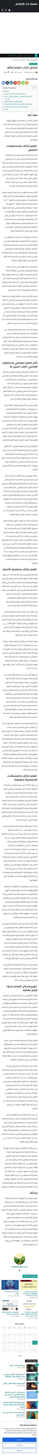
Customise (19, 1445)
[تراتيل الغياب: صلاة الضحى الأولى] (32, 1386)
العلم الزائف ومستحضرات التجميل (14, 94)
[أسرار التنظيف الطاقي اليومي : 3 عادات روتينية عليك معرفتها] (32, 1377)
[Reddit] (19, 83)
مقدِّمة (6, 91)
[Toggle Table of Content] (33, 87)
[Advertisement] (19, 33)
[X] (7, 83)
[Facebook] (3, 83)
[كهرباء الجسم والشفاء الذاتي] (10, 1285)
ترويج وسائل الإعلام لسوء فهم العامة (16, 106)
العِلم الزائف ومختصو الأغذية (13, 101)
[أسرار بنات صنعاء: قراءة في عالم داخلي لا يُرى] (32, 1415)
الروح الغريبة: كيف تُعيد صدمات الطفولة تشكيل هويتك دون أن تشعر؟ (14, 1404)
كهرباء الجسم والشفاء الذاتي (11, 1292)
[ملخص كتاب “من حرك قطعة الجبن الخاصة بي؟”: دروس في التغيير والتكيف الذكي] (32, 1395)
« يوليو (20, 1355)
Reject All (19, 1450)
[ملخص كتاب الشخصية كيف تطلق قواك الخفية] (10, 1305)
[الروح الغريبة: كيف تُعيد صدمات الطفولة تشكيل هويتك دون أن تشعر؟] (32, 1405)
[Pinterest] (15, 83)
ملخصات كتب (16, 59)
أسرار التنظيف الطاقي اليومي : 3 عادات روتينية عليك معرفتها (14, 1375)
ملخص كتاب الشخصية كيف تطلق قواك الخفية (10, 1313)
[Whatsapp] (23, 83)
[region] (19, 1438)
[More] (27, 83)
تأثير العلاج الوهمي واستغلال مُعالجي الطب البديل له (18, 97)
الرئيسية (33, 59)
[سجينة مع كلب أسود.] (32, 1368)
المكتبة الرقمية (25, 59)
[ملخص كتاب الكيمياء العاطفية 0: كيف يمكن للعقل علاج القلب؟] (29, 1285)
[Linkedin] (11, 83)
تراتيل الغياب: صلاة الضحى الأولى (24, 55)
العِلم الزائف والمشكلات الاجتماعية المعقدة (18, 104)
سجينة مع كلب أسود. (17, 1365)
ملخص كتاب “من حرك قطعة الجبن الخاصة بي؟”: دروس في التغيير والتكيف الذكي (14, 1394)
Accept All (19, 1439)
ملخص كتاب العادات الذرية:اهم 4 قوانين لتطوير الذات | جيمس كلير (29, 1314)
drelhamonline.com (29, 72)
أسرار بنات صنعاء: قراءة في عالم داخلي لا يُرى (14, 1413)
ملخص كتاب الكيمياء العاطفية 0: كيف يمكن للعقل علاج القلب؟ (30, 1293)
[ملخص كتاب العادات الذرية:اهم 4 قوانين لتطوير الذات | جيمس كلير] (29, 1305)
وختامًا (6, 109)
